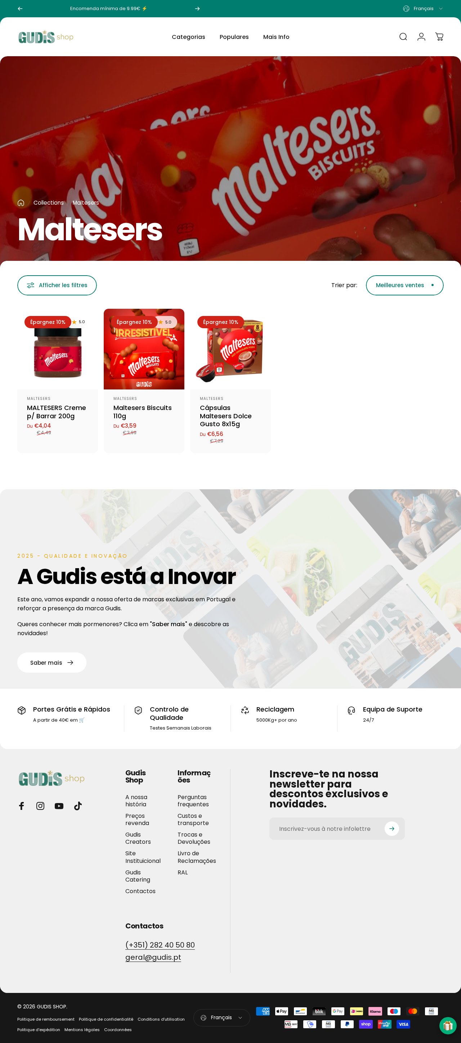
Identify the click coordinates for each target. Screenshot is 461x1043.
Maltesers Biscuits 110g (142, 411)
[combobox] (423, 8)
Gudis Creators (138, 838)
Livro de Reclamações (197, 857)
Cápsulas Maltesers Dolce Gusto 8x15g (226, 415)
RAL (183, 872)
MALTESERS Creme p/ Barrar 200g (56, 411)
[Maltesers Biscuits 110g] (144, 349)
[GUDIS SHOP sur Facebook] (21, 806)
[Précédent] (20, 8)
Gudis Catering (137, 876)
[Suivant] (197, 8)
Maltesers (39, 398)
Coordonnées (118, 1030)
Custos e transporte (193, 819)
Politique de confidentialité (106, 1019)
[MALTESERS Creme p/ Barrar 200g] (57, 349)
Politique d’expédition (38, 1030)
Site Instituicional (143, 857)
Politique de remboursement (46, 1019)
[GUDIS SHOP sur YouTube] (59, 806)
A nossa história (136, 801)
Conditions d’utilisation (161, 1019)
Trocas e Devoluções (194, 838)
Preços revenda (137, 819)
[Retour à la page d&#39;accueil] (20, 202)
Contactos (140, 891)
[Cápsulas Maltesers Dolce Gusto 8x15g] (230, 349)
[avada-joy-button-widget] (448, 1025)
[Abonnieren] (392, 828)
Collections (48, 202)
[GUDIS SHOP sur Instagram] (40, 806)
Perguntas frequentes (193, 801)
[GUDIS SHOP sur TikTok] (77, 806)
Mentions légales (82, 1030)
